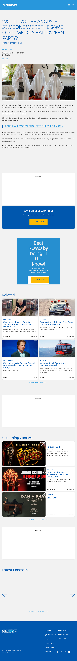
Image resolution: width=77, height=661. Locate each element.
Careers (48, 630)
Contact (48, 651)
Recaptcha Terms (63, 634)
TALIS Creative (12, 652)
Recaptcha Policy (63, 630)
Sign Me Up (39, 280)
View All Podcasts (38, 611)
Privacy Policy (62, 638)
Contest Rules (50, 647)
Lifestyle (7, 49)
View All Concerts (38, 520)
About (47, 639)
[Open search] (72, 5)
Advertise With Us (50, 635)
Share (5, 59)
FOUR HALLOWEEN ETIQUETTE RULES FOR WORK (34, 126)
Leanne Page (6, 336)
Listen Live (38, 222)
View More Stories (38, 383)
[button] (4, 594)
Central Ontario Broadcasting (13, 650)
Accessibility (49, 643)
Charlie (7, 55)
